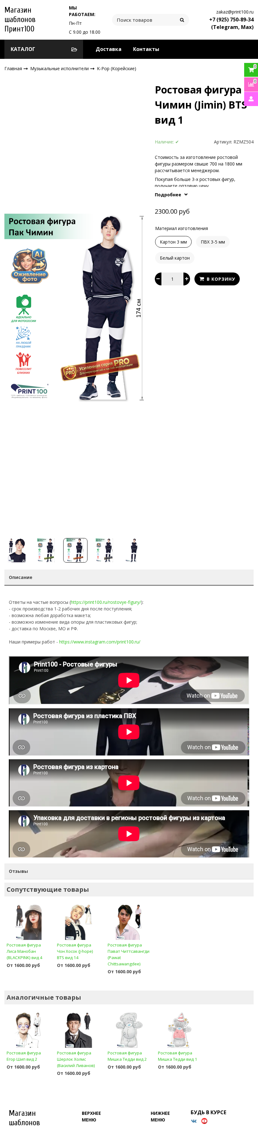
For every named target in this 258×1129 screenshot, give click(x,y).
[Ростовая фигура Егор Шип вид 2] (28, 1030)
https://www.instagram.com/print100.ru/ (99, 642)
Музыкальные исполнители (60, 68)
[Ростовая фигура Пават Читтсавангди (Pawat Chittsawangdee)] (129, 922)
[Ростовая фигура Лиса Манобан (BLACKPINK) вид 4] (28, 922)
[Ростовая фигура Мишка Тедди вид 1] (179, 1030)
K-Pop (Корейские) (116, 68)
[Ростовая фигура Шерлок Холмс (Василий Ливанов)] (78, 1030)
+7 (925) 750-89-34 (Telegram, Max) (231, 23)
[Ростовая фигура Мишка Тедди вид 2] (129, 1030)
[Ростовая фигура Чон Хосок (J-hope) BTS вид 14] (78, 922)
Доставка (108, 49)
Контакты (146, 49)
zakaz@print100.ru (235, 12)
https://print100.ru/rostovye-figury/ (106, 602)
